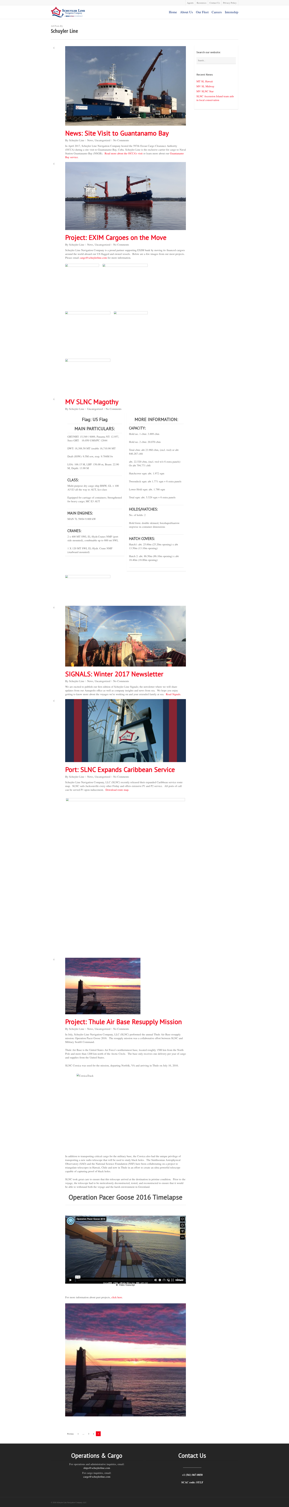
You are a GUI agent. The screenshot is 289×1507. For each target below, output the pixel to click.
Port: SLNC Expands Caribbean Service (120, 769)
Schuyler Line (76, 140)
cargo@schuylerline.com (93, 257)
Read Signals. (173, 694)
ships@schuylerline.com (96, 1468)
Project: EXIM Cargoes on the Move (115, 237)
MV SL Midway (205, 86)
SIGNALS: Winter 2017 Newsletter (114, 673)
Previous (70, 1434)
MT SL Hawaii (204, 81)
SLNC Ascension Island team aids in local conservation (215, 98)
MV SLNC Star (205, 91)
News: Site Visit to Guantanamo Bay (117, 133)
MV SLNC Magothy (91, 401)
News (90, 140)
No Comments (121, 140)
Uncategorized (102, 140)
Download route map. (117, 789)
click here (116, 1297)
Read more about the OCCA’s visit (124, 153)
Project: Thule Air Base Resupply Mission (123, 1021)
